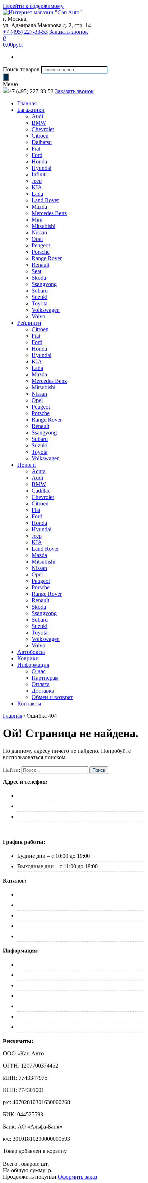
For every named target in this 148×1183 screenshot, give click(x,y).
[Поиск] (6, 77)
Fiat (36, 149)
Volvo (38, 316)
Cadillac (41, 491)
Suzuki (39, 297)
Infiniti (39, 174)
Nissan (39, 232)
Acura (39, 471)
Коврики (28, 658)
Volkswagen (46, 310)
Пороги (26, 465)
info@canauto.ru (36, 816)
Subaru (40, 291)
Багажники (31, 110)
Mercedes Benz (49, 213)
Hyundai (41, 168)
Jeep (37, 181)
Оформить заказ (77, 1177)
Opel (37, 239)
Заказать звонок (68, 32)
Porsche (41, 252)
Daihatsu (42, 142)
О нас (39, 671)
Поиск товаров (21, 69)
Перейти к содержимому (33, 6)
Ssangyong (44, 284)
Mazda (39, 207)
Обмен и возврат (52, 697)
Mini (37, 220)
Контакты (29, 703)
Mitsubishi (43, 226)
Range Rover (47, 258)
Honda (39, 161)
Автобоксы (31, 652)
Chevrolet (43, 129)
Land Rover (45, 200)
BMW (39, 123)
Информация (33, 665)
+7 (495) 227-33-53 (25, 32)
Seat (36, 271)
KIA (37, 187)
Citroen (40, 136)
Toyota (39, 303)
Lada (37, 194)
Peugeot (41, 245)
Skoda (39, 278)
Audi (37, 116)
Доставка (43, 691)
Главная (27, 103)
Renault (40, 265)
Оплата (41, 684)
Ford (37, 155)
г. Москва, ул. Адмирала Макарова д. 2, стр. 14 (74, 796)
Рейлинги (29, 323)
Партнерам (45, 678)
